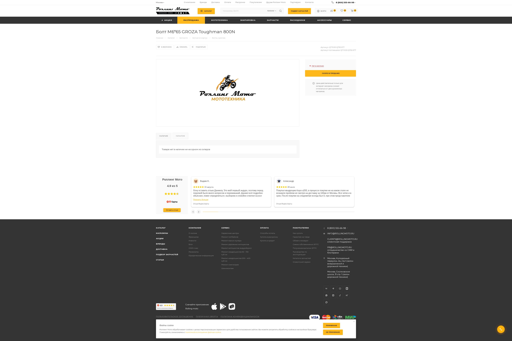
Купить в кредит (267, 241)
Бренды (160, 244)
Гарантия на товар (301, 237)
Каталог (161, 228)
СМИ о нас (193, 248)
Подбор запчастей (167, 254)
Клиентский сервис (302, 262)
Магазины (162, 233)
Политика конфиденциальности (240, 316)
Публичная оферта (207, 316)
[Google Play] (223, 306)
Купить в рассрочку (269, 237)
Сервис (225, 228)
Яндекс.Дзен (333, 295)
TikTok (340, 295)
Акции (160, 238)
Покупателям (301, 228)
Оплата (264, 228)
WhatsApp (326, 295)
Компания (195, 228)
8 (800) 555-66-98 (345, 2)
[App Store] (214, 306)
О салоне (193, 233)
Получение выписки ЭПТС (305, 248)
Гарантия (180, 136)
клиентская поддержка (342, 240)
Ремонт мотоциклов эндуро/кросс (236, 248)
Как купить (298, 233)
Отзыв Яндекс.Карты (201, 204)
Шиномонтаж (227, 268)
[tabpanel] (231, 191)
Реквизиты (194, 252)
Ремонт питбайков (229, 237)
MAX (326, 302)
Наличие (163, 136)
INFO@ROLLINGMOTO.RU (340, 233)
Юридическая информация (201, 255)
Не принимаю (333, 332)
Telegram (333, 288)
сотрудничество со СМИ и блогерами (340, 250)
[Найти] (280, 11)
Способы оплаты (267, 233)
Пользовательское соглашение (174, 316)
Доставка (161, 249)
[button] (165, 193)
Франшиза (194, 237)
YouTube (340, 288)
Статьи (160, 260)
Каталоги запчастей (302, 258)
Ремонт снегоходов (230, 265)
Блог (191, 244)
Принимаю (331, 325)
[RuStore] (232, 306)
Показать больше (200, 199)
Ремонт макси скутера (231, 241)
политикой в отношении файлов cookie (203, 332)
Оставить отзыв (172, 210)
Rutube (347, 295)
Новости (192, 241)
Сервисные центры (230, 233)
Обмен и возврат (300, 241)
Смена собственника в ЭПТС (306, 244)
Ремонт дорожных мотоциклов (235, 244)
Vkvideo (347, 288)
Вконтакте (326, 288)
